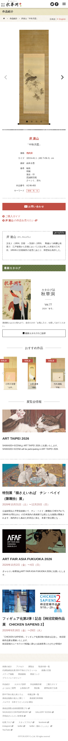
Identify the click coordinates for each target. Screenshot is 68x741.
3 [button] (36, 121)
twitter (20, 726)
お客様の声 (25, 688)
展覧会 (31, 666)
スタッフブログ (25, 722)
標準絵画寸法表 (50, 688)
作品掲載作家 (36, 684)
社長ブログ (7, 722)
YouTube (6, 730)
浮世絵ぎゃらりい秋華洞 (12, 716)
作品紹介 (13, 18)
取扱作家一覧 (44, 666)
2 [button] (31, 121)
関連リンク (35, 674)
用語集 (37, 688)
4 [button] (41, 121)
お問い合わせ (36, 206)
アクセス (20, 666)
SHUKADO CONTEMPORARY (15, 712)
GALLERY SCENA (43, 712)
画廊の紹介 (7, 666)
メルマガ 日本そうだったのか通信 (17, 702)
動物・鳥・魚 (33, 191)
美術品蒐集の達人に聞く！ (13, 698)
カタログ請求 (20, 684)
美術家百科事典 (36, 698)
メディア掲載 (8, 674)
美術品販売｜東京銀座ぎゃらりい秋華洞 (11, 4)
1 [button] (26, 121)
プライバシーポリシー (11, 678)
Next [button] (62, 77)
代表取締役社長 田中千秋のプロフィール (19, 670)
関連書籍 (22, 674)
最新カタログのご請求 (35, 333)
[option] (34, 77)
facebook (43, 722)
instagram (6, 726)
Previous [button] (5, 77)
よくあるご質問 (9, 688)
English (62, 19)
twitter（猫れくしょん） (40, 726)
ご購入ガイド (12, 216)
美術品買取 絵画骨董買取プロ (15, 708)
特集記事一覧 (33, 694)
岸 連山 (34, 138)
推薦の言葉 (46, 670)
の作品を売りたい (19, 220)
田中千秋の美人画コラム (12, 694)
